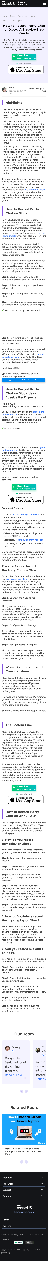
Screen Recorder (22, 3)
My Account (4, 1239)
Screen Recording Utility (22, 16)
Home (5, 16)
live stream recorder (35, 189)
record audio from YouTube (29, 539)
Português (17, 20)
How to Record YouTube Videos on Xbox (23, 380)
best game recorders (16, 579)
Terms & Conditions (26, 1235)
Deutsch (5, 20)
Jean (11, 87)
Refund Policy (13, 1235)
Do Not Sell (39, 1235)
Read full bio (13, 1075)
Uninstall (3, 1235)
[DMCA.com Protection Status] (29, 1242)
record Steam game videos (25, 514)
